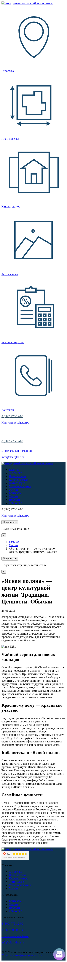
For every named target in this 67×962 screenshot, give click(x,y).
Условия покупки (20, 486)
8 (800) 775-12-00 (12, 416)
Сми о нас (15, 503)
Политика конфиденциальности (21, 955)
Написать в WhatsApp (15, 422)
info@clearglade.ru (12, 457)
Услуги (13, 489)
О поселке (15, 473)
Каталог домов (18, 479)
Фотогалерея (17, 483)
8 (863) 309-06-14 (12, 929)
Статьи (13, 496)
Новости (14, 499)
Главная (14, 469)
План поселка (17, 476)
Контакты (15, 493)
